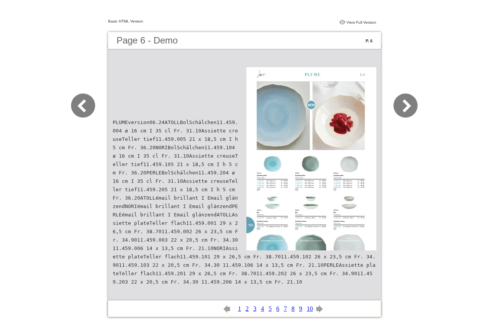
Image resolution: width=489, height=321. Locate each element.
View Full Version (361, 22)
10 (310, 308)
